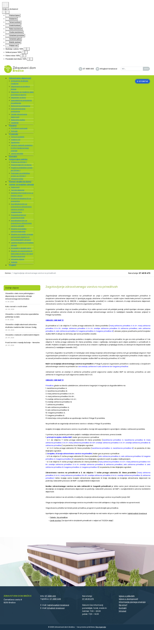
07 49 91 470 (144, 273)
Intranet (122, 611)
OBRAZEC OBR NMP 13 (54, 380)
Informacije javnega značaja (132, 602)
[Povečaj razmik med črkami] (31, 59)
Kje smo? (123, 605)
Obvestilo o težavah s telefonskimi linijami (22, 335)
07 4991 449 (55, 599)
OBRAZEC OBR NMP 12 (54, 320)
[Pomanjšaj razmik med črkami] (28, 59)
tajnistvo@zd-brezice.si (137, 513)
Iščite (146, 69)
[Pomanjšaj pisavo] (23, 52)
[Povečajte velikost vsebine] (28, 49)
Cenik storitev (55, 520)
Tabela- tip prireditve (59, 517)
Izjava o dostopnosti (128, 599)
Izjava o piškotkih (127, 596)
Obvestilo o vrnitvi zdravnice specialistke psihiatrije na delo (22, 315)
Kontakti (122, 608)
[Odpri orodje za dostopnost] (5, 5)
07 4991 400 (50, 596)
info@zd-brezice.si (56, 608)
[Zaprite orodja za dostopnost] (7, 12)
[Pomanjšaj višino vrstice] (21, 55)
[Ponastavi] (4, 12)
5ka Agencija (100, 627)
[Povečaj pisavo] (26, 52)
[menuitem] (21, 78)
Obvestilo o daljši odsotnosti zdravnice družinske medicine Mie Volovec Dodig (21, 325)
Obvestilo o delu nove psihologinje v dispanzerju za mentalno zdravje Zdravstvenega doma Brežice (19, 296)
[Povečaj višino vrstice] (24, 55)
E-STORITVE (142, 81)
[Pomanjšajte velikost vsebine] (25, 49)
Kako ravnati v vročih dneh (16, 306)
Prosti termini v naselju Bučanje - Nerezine (22, 342)
